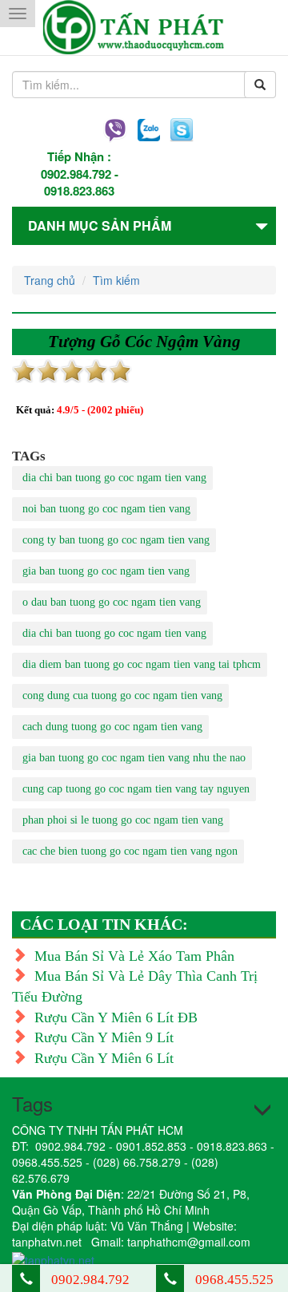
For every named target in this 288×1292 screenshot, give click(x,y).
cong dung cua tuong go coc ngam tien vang (122, 695)
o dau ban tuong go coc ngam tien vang (111, 602)
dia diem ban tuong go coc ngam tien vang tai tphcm (141, 664)
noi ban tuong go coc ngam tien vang (106, 509)
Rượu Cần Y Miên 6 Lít (104, 1058)
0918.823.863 (79, 191)
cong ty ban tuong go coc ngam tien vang (116, 540)
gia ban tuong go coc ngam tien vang (106, 571)
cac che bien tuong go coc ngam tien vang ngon (130, 851)
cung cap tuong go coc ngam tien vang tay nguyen (136, 789)
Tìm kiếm (116, 280)
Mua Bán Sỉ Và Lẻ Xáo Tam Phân (134, 956)
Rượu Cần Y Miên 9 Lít (104, 1037)
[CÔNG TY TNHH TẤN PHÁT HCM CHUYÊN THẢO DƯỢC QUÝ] (144, 27)
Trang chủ (49, 280)
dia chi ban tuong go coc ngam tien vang (114, 478)
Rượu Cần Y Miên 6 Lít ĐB (116, 1017)
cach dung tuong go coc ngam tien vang (112, 727)
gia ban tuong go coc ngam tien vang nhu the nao (134, 758)
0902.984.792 (76, 174)
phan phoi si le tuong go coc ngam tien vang (122, 820)
